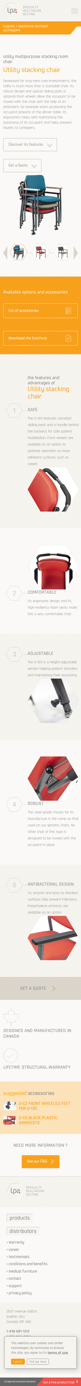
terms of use (58, 1352)
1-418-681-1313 (17, 1331)
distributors (23, 1231)
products (20, 1218)
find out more (37, 1362)
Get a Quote (18, 165)
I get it (17, 1362)
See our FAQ (37, 1161)
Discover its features (25, 145)
